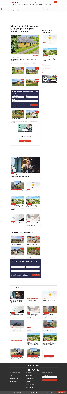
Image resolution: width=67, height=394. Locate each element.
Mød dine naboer (39, 4)
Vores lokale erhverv (29, 376)
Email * (27, 95)
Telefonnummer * (15, 95)
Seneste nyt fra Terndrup (30, 375)
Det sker (26, 4)
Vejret (50, 4)
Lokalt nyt (32, 4)
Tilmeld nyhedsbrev (61, 392)
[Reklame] (25, 128)
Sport (46, 4)
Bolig (16, 4)
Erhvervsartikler (28, 381)
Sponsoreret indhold (29, 387)
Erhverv (21, 4)
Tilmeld (56, 2)
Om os (11, 375)
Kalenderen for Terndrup (30, 378)
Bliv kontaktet (34, 105)
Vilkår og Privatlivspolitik (14, 378)
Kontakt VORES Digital (13, 379)
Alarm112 (12, 4)
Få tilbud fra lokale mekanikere (31, 385)
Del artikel (35, 55)
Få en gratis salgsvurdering (30, 384)
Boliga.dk (14, 122)
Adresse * (13, 99)
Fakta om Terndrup (29, 379)
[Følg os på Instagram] (33, 370)
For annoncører (12, 376)
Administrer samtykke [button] (13, 381)
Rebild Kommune (29, 382)
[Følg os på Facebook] (29, 370)
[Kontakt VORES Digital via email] (38, 370)
